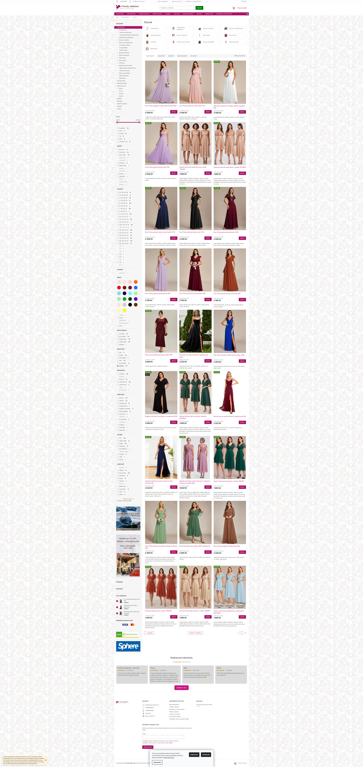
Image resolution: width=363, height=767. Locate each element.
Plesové (123, 379)
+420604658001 (149, 708)
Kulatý (123, 444)
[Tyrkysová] (130, 293)
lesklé (122, 494)
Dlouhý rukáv (124, 339)
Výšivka (123, 470)
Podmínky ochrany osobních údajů (179, 719)
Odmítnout (194, 755)
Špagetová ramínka (126, 409)
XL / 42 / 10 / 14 (125, 214)
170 (121, 262)
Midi (122, 361)
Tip (121, 136)
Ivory (122, 326)
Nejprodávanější (182, 56)
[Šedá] (124, 305)
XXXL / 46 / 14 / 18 (126, 225)
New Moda (123, 171)
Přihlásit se (148, 747)
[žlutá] (124, 310)
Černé (122, 318)
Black (122, 139)
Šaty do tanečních (124, 55)
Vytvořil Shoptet (242, 763)
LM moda (123, 163)
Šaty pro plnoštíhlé (124, 73)
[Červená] (119, 288)
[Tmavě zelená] (130, 299)
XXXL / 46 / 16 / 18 (125, 227)
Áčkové (123, 398)
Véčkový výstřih (125, 452)
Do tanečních (124, 390)
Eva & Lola (124, 152)
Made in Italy (124, 166)
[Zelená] (124, 299)
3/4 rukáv (123, 334)
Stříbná (122, 315)
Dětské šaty (122, 78)
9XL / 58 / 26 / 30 (125, 243)
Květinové (123, 476)
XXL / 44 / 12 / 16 (125, 219)
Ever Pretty (124, 155)
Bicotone (123, 150)
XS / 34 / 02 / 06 (125, 192)
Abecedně (194, 56)
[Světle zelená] (119, 299)
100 (121, 246)
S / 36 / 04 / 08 (125, 198)
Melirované (123, 486)
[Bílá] (119, 282)
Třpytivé (123, 481)
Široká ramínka (125, 411)
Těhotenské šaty (124, 76)
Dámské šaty (120, 27)
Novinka (123, 133)
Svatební (123, 374)
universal (123, 273)
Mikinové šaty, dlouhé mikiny (127, 68)
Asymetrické (124, 403)
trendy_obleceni (150, 716)
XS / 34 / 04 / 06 (125, 195)
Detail (174, 112)
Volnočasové (124, 385)
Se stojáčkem (124, 449)
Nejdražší (171, 56)
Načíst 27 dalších (195, 633)
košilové (123, 425)
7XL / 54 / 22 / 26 (125, 238)
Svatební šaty (123, 30)
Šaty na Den (122, 58)
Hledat (199, 8)
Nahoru (150, 633)
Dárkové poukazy (122, 104)
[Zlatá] (119, 310)
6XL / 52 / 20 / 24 (125, 235)
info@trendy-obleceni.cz (152, 705)
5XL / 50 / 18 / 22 (125, 233)
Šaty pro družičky (124, 40)
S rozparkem (124, 419)
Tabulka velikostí (177, 1)
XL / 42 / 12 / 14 (124, 217)
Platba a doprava (174, 712)
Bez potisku (124, 473)
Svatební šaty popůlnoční (126, 37)
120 (121, 252)
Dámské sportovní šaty (125, 65)
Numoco (122, 174)
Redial (122, 179)
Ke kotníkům (124, 363)
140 (121, 254)
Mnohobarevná (124, 323)
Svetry (121, 91)
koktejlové (123, 422)
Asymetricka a (124, 406)
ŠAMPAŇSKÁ (124, 320)
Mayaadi (122, 168)
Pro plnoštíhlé (123, 48)
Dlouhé (123, 366)
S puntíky (123, 468)
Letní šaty (122, 63)
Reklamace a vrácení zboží (193, 1)
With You (123, 185)
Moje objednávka (163, 1)
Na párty (123, 377)
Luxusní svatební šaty (125, 32)
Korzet (122, 460)
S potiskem (124, 489)
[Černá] (130, 305)
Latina (122, 387)
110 (121, 249)
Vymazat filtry (127, 499)
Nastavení (157, 762)
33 (245, 633)
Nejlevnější (161, 56)
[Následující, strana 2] (241, 633)
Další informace (169, 758)
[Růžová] (130, 282)
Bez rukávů (124, 336)
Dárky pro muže (121, 86)
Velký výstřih (124, 441)
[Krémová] (119, 305)
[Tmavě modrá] (124, 293)
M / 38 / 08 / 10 (124, 206)
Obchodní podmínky (175, 717)
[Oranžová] (136, 282)
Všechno (119, 106)
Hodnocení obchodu (181, 657)
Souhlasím (206, 755)
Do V (122, 438)
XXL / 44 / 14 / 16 (125, 222)
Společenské (125, 382)
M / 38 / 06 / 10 (125, 203)
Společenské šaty (124, 53)
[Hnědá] (136, 305)
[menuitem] (119, 13)
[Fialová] (136, 299)
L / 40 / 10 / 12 (124, 211)
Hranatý (123, 454)
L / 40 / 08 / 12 (125, 209)
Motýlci (121, 96)
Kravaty (121, 94)
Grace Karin (123, 158)
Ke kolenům (123, 358)
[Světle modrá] (119, 293)
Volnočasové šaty (124, 71)
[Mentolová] (136, 293)
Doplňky (119, 99)
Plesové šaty (122, 60)
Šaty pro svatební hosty (126, 43)
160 (121, 260)
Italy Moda (123, 160)
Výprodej (119, 101)
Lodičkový (123, 446)
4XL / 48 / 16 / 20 (125, 230)
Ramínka (123, 345)
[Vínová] (130, 288)
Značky (119, 109)
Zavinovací (123, 417)
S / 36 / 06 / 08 (124, 200)
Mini (122, 352)
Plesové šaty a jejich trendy (204, 705)
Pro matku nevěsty (124, 45)
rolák (122, 457)
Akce (122, 131)
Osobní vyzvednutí (174, 714)
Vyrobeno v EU (124, 142)
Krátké (123, 355)
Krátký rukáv (124, 342)
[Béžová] (124, 282)
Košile (121, 88)
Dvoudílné (123, 427)
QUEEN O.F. (123, 176)
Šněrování (123, 430)
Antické (123, 401)
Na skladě (124, 128)
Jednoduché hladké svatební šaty (129, 35)
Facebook (148, 713)
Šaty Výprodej (121, 81)
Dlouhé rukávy (123, 50)
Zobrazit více (181, 688)
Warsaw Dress (124, 182)
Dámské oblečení (122, 83)
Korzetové (123, 414)
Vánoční (122, 484)
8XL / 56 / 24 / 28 (125, 241)
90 (121, 265)
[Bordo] (124, 288)
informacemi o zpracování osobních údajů (160, 743)
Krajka (122, 478)
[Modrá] (136, 288)
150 (121, 257)
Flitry (122, 492)
